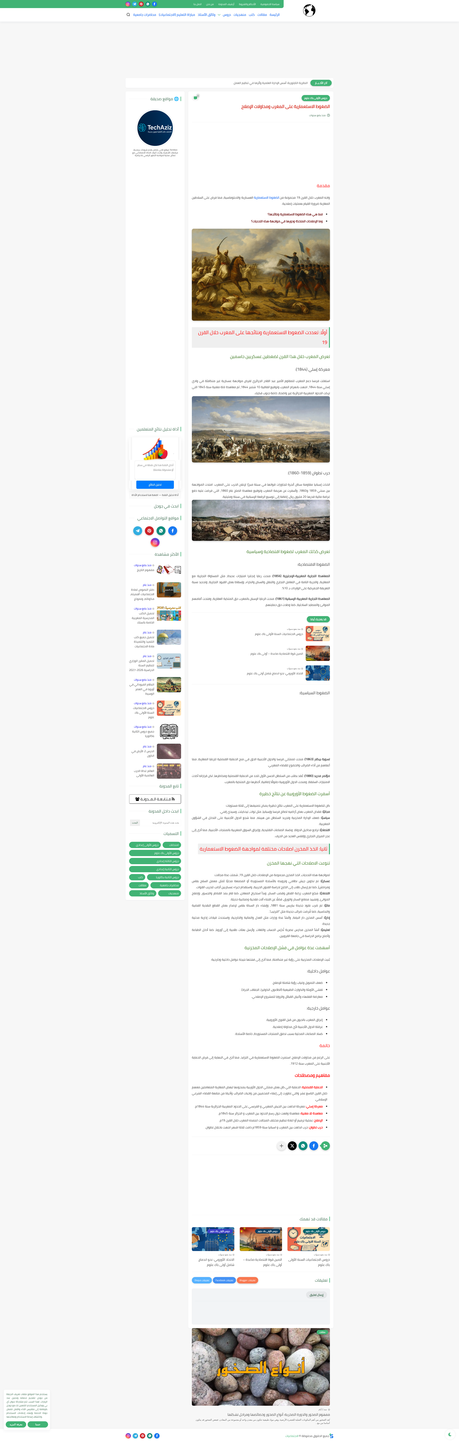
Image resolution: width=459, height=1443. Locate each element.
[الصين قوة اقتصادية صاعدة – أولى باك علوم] (318, 653)
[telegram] (134, 4)
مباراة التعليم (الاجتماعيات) (177, 15)
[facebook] (154, 4)
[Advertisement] (229, 50)
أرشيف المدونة (226, 4)
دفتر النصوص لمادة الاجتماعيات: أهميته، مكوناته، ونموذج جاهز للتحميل (142, 594)
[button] (313, 1145)
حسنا (37, 1424)
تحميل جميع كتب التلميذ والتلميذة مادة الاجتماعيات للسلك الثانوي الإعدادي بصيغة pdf (142, 642)
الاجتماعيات (292, 1436)
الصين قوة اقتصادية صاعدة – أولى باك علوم (276, 653)
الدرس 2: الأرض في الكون (142, 753)
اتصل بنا (197, 4)
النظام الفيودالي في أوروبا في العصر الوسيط (141, 689)
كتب (252, 15)
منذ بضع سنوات (143, 565)
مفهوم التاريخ (145, 570)
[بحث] (128, 14)
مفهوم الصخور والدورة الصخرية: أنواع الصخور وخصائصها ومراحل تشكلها (279, 1414)
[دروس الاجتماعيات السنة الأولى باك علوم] (318, 633)
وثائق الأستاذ (206, 15)
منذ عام (147, 584)
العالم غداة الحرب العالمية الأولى (144, 773)
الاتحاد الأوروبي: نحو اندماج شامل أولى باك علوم (275, 673)
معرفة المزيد (16, 1424)
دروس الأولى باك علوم (315, 98)
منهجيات (240, 15)
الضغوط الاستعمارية (266, 197)
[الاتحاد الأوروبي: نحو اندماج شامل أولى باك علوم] (318, 673)
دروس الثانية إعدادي (167, 869)
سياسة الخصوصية (270, 4)
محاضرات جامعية (144, 15)
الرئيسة (275, 15)
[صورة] (169, 570)
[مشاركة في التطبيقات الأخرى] (281, 1145)
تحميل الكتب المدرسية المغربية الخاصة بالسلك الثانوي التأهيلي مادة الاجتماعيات (143, 618)
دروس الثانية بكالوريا (167, 877)
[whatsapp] (147, 4)
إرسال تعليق (316, 1294)
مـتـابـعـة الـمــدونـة (155, 799)
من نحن (210, 4)
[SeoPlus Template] (331, 1435)
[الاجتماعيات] (309, 10)
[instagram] (128, 4)
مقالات (262, 15)
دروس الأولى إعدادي (147, 845)
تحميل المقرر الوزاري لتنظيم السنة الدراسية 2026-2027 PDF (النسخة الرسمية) (141, 666)
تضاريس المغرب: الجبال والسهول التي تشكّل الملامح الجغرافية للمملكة (265, 83)
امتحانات (174, 845)
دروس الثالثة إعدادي (168, 861)
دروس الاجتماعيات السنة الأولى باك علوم (279, 634)
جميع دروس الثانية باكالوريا (143, 733)
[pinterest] (141, 4)
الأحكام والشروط (247, 4)
